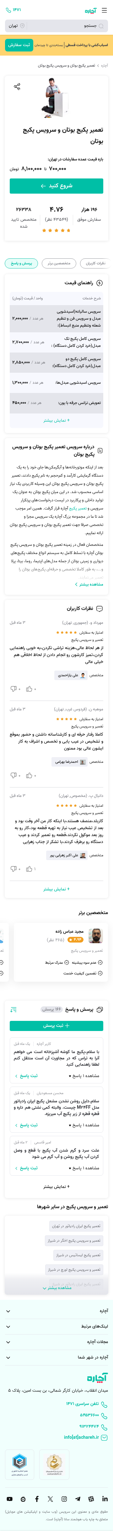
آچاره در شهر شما (93, 1357)
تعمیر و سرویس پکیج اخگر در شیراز (74, 1241)
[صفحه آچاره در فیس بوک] (36, 1499)
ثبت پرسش (54, 1025)
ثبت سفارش (19, 45)
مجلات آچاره (97, 1342)
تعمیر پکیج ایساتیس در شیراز (78, 1255)
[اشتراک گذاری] (16, 86)
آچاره (104, 66)
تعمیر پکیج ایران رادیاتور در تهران (76, 1226)
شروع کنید (60, 185)
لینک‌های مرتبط (94, 1326)
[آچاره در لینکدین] (104, 1499)
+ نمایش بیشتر (56, 1186)
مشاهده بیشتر (91, 584)
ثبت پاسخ (29, 1076)
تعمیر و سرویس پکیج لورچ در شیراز (74, 1270)
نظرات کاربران (95, 263)
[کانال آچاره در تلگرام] (77, 1499)
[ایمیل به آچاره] (56, 1438)
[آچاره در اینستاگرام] (63, 1499)
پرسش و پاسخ (21, 263)
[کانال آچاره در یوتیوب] (9, 1499)
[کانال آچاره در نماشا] (22, 1499)
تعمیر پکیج (78, 508)
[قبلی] (107, 263)
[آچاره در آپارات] (90, 1499)
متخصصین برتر (59, 263)
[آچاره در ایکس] (49, 1499)
